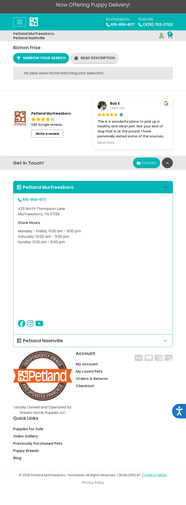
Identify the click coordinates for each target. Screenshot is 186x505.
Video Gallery (25, 436)
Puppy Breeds (26, 450)
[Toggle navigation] (19, 22)
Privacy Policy (93, 482)
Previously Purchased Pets (37, 443)
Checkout (85, 385)
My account (87, 364)
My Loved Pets (89, 371)
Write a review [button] (47, 133)
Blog (17, 458)
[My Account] (161, 35)
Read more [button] (106, 143)
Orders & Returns (92, 378)
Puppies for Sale (28, 429)
